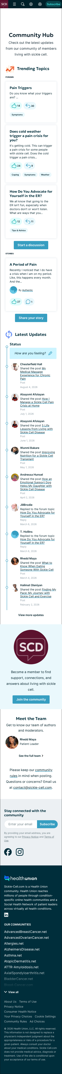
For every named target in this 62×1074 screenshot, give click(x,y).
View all (13, 992)
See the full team (30, 755)
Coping (15, 174)
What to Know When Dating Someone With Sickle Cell (37, 566)
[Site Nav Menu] (14, 4)
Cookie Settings (45, 1016)
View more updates (31, 615)
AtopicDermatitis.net (20, 961)
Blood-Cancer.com (18, 985)
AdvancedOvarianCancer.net (26, 938)
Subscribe (53, 4)
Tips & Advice (19, 230)
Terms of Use (28, 1001)
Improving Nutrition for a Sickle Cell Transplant (37, 455)
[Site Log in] (40, 4)
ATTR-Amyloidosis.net (21, 967)
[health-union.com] (20, 879)
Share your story (31, 318)
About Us (10, 1001)
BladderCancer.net (18, 979)
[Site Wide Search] (23, 4)
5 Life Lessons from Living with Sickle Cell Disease (36, 429)
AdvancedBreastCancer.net (25, 932)
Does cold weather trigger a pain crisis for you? (29, 135)
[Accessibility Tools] (31, 4)
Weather (45, 174)
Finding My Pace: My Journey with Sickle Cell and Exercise (38, 593)
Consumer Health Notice (20, 1011)
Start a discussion (31, 245)
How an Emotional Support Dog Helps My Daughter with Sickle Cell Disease (36, 484)
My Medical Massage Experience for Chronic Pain (35, 373)
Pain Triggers (21, 88)
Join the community (31, 699)
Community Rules (15, 1021)
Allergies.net (14, 943)
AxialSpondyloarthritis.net (24, 973)
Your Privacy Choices (18, 1016)
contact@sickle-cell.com (32, 788)
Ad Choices (37, 1021)
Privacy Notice (30, 836)
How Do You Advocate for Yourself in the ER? (31, 193)
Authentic (27, 290)
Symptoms (17, 114)
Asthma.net (13, 955)
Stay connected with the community (25, 813)
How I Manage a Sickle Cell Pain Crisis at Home (37, 402)
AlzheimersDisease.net (22, 949)
